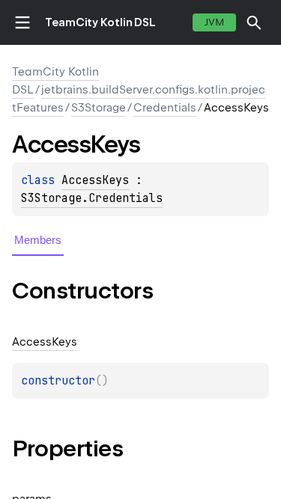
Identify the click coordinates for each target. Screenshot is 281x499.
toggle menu (22, 22)
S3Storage (98, 107)
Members (37, 239)
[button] (254, 22)
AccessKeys (95, 180)
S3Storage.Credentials (92, 198)
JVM (214, 22)
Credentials (164, 107)
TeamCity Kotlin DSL (100, 22)
